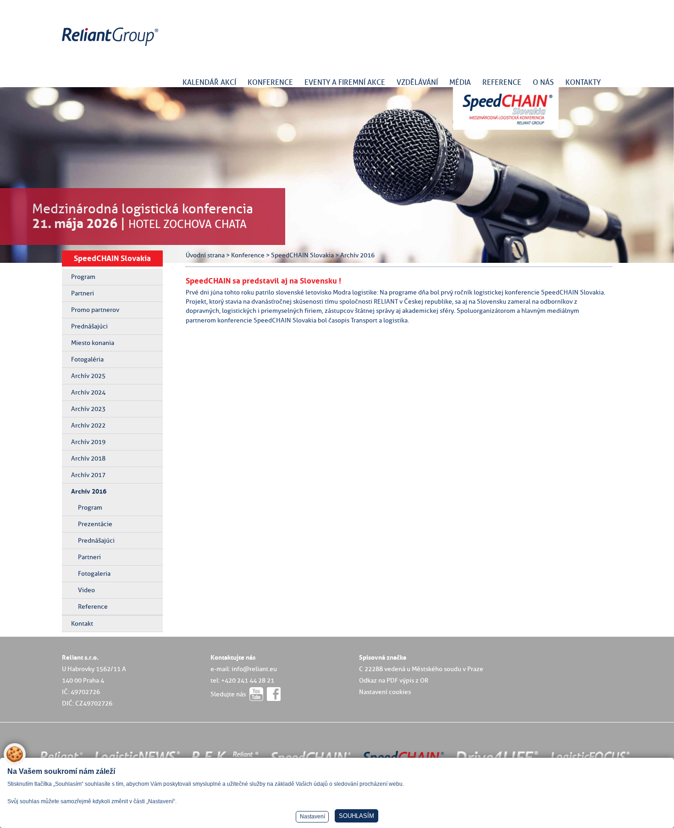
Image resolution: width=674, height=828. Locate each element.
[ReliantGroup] (111, 46)
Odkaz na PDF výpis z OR (393, 680)
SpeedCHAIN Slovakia (112, 258)
